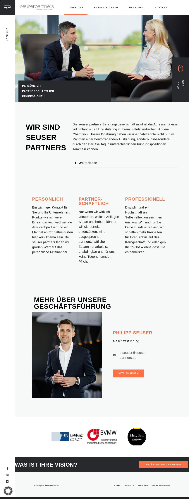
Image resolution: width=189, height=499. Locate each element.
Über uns (76, 7)
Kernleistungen (106, 7)
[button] (125, 162)
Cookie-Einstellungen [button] (160, 485)
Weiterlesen (88, 163)
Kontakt (161, 7)
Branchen (136, 7)
